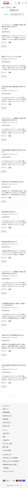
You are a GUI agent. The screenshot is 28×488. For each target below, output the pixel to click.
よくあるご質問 (7, 450)
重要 (10, 42)
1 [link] (10, 395)
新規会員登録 (6, 412)
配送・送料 (5, 447)
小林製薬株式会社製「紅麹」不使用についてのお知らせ (13, 304)
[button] (15, 3)
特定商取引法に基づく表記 (10, 464)
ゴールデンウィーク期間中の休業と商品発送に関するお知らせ (13, 25)
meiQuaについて (7, 415)
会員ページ (5, 409)
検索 (4, 436)
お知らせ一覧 (6, 426)
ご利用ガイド (6, 440)
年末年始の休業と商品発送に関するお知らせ (13, 87)
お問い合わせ (6, 433)
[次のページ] (17, 395)
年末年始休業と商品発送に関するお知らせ (13, 151)
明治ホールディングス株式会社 (11, 461)
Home (2, 7)
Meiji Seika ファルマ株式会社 (10, 457)
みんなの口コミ (7, 422)
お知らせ (8, 7)
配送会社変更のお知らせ (9, 242)
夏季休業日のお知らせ (9, 212)
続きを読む (4, 46)
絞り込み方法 (6, 14)
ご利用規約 (5, 468)
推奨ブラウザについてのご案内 (11, 56)
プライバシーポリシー (8, 471)
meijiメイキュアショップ (16, 485)
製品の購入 (5, 419)
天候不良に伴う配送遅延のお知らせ (13, 182)
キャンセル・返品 (7, 443)
